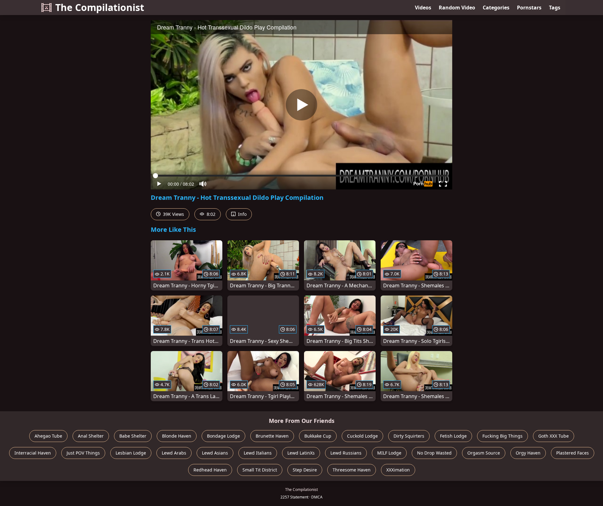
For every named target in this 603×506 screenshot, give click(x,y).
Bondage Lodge (223, 436)
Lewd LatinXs (301, 453)
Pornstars (529, 7)
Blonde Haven (176, 436)
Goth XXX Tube (553, 436)
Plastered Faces (572, 453)
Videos (423, 7)
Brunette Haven (272, 436)
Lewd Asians (215, 453)
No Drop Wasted (434, 453)
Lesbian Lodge (131, 453)
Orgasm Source (483, 453)
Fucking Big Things (502, 436)
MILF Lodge (389, 453)
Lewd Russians (345, 453)
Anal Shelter (91, 436)
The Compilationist (99, 7)
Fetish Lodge (453, 436)
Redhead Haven (210, 470)
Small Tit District (259, 470)
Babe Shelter (132, 436)
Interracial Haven (32, 453)
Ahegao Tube (48, 436)
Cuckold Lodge (362, 436)
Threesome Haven (352, 470)
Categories (496, 7)
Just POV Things (83, 453)
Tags (554, 7)
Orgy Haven (528, 453)
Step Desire (305, 470)
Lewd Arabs (174, 453)
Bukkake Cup (317, 436)
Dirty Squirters (409, 436)
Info (242, 214)
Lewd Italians (258, 453)
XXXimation (398, 470)
